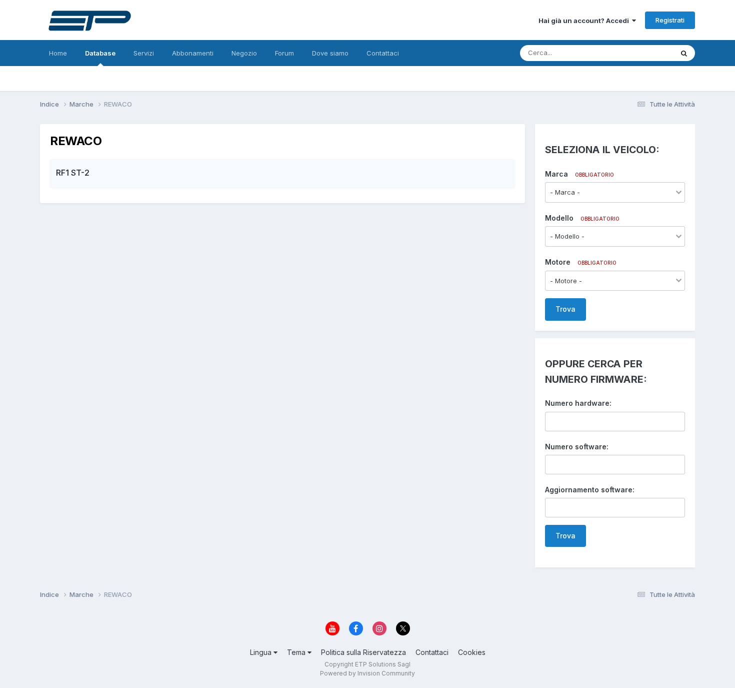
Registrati (670, 20)
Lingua (262, 652)
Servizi (144, 53)
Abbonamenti (193, 53)
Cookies (472, 652)
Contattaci (382, 53)
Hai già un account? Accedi (585, 21)
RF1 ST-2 (73, 173)
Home (58, 53)
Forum (284, 53)
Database (100, 53)
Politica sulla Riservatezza (363, 652)
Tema (297, 652)
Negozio (244, 53)
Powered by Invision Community (367, 673)
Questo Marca (639, 53)
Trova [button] (566, 309)
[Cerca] (684, 53)
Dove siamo (330, 53)
